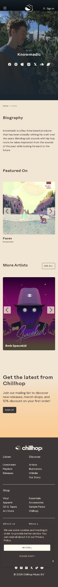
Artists (14, 106)
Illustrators (35, 469)
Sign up (9, 410)
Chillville (33, 473)
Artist (29, 50)
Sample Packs (37, 506)
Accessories (36, 502)
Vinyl (6, 498)
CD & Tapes (10, 506)
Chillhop (33, 511)
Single (47, 186)
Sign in (50, 8)
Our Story (35, 477)
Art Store (8, 511)
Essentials (35, 498)
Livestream (9, 464)
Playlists (7, 469)
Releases (8, 473)
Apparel (7, 502)
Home (5, 106)
